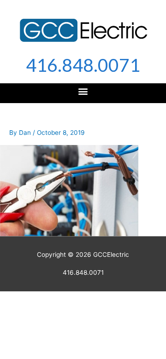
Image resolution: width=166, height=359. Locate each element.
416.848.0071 (83, 64)
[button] (83, 90)
